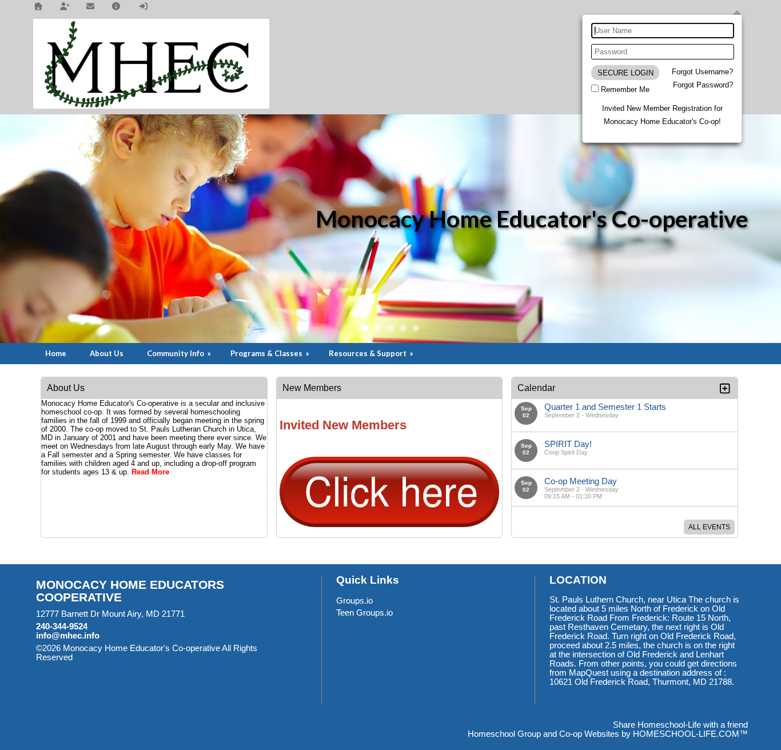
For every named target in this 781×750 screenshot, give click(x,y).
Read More (150, 472)
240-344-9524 (61, 626)
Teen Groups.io (364, 612)
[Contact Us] (90, 6)
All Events (709, 527)
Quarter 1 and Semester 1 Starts (605, 407)
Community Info (180, 353)
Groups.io (354, 600)
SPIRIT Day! (568, 444)
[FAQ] (116, 6)
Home (55, 353)
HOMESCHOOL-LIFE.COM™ (690, 734)
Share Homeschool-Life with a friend (680, 724)
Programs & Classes (270, 353)
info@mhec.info (67, 635)
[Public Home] (38, 6)
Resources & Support (372, 353)
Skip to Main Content (122, 657)
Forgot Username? (702, 71)
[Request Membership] (64, 6)
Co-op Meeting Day (580, 481)
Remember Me (625, 89)
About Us (106, 353)
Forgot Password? (703, 85)
